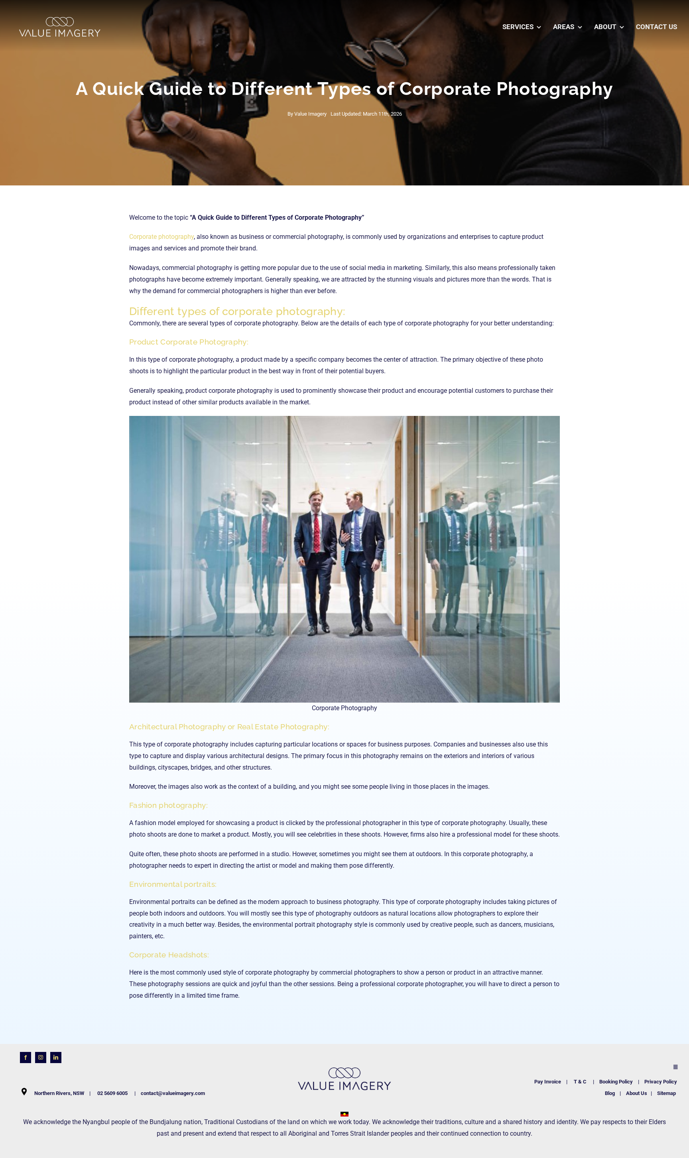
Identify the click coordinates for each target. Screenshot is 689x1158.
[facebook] (25, 1057)
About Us (636, 1093)
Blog (610, 1093)
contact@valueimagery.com (173, 1093)
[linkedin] (55, 1057)
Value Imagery (310, 114)
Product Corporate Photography (188, 341)
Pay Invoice (547, 1082)
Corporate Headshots (168, 954)
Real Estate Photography (282, 726)
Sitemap (666, 1093)
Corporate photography (161, 236)
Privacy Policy (660, 1082)
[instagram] (40, 1057)
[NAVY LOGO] (344, 1060)
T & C (581, 1082)
